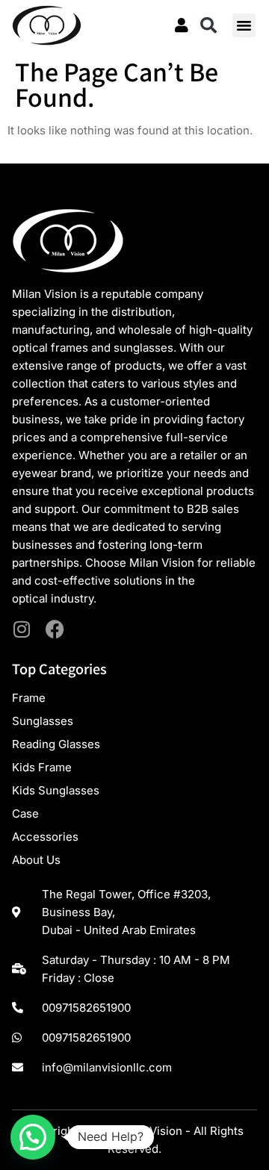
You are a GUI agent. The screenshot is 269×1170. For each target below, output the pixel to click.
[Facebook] (55, 629)
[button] (208, 25)
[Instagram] (21, 629)
